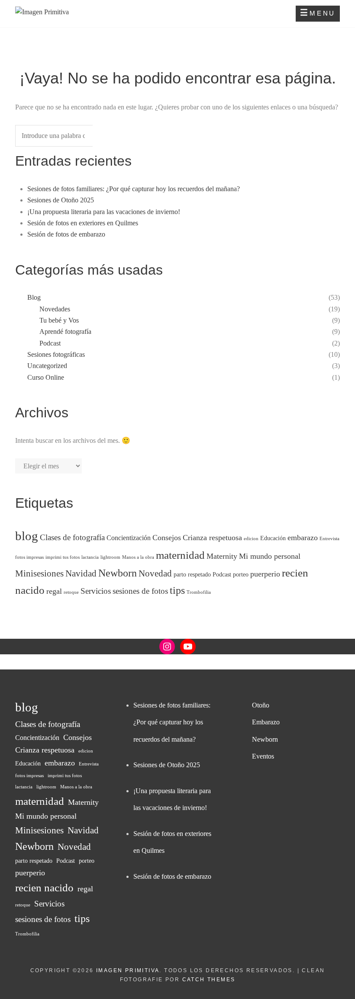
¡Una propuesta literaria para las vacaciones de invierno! (103, 211)
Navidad (81, 573)
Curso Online (45, 377)
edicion (251, 538)
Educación (273, 538)
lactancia (90, 557)
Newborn (117, 573)
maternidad (180, 555)
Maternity (222, 556)
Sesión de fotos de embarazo (66, 234)
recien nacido (44, 887)
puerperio (265, 574)
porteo (240, 574)
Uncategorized (47, 365)
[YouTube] (188, 646)
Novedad (155, 573)
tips (177, 590)
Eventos (263, 756)
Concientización (128, 537)
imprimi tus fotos (62, 557)
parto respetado (192, 574)
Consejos (166, 537)
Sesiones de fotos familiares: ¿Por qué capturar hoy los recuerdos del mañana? (133, 188)
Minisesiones (39, 573)
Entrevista (329, 538)
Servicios (96, 591)
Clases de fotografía (72, 537)
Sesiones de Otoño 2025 (60, 200)
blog (26, 536)
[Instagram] (167, 646)
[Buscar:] (64, 136)
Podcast (50, 343)
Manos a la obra (138, 557)
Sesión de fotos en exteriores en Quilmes (82, 223)
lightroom (110, 557)
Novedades (54, 309)
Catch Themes (209, 980)
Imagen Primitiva (127, 970)
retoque (71, 592)
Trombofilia (199, 592)
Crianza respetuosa (212, 537)
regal (54, 591)
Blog (34, 297)
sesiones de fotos (140, 591)
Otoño (260, 705)
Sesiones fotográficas (56, 354)
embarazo (302, 537)
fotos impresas (29, 557)
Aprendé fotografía (65, 331)
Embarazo (266, 722)
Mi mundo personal (269, 556)
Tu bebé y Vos (59, 320)
